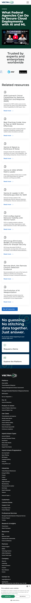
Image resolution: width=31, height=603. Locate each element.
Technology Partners (6, 551)
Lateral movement (6, 420)
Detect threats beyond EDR (8, 427)
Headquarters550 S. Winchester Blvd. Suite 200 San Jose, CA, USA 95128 (14, 583)
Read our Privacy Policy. (12, 593)
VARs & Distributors (6, 553)
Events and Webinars (7, 540)
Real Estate (4, 488)
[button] (15, 600)
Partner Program (5, 546)
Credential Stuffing (6, 459)
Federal (3, 477)
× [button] (29, 586)
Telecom (4, 492)
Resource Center (5, 536)
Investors (4, 567)
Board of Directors (6, 565)
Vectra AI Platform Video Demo (9, 408)
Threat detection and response (9, 416)
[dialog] (15, 593)
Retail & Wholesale (6, 490)
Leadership (4, 563)
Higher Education (6, 481)
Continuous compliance (7, 429)
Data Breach (5, 440)
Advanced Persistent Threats (8, 438)
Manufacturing (5, 483)
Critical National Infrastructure (9, 471)
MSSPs (3, 548)
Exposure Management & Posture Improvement (13, 387)
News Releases (5, 570)
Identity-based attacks (7, 418)
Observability (5, 383)
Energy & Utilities (6, 473)
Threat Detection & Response (8, 385)
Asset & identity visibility (7, 422)
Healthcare (4, 479)
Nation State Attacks (6, 442)
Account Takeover (6, 436)
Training (4, 520)
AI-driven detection (6, 424)
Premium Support (6, 518)
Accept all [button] (8, 596)
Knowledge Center (6, 507)
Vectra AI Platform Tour (7, 410)
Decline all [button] (23, 596)
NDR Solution (5, 393)
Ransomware (5, 445)
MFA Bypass (5, 457)
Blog (3, 534)
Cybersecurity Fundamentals (8, 538)
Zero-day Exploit (5, 453)
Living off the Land (6, 463)
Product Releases (6, 510)
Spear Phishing (5, 455)
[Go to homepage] (8, 2)
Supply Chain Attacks (7, 447)
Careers (3, 572)
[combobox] (27, 586)
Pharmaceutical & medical (8, 486)
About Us (4, 561)
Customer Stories (7, 502)
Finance (3, 475)
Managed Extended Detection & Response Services (15, 391)
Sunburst (4, 461)
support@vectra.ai (6, 579)
